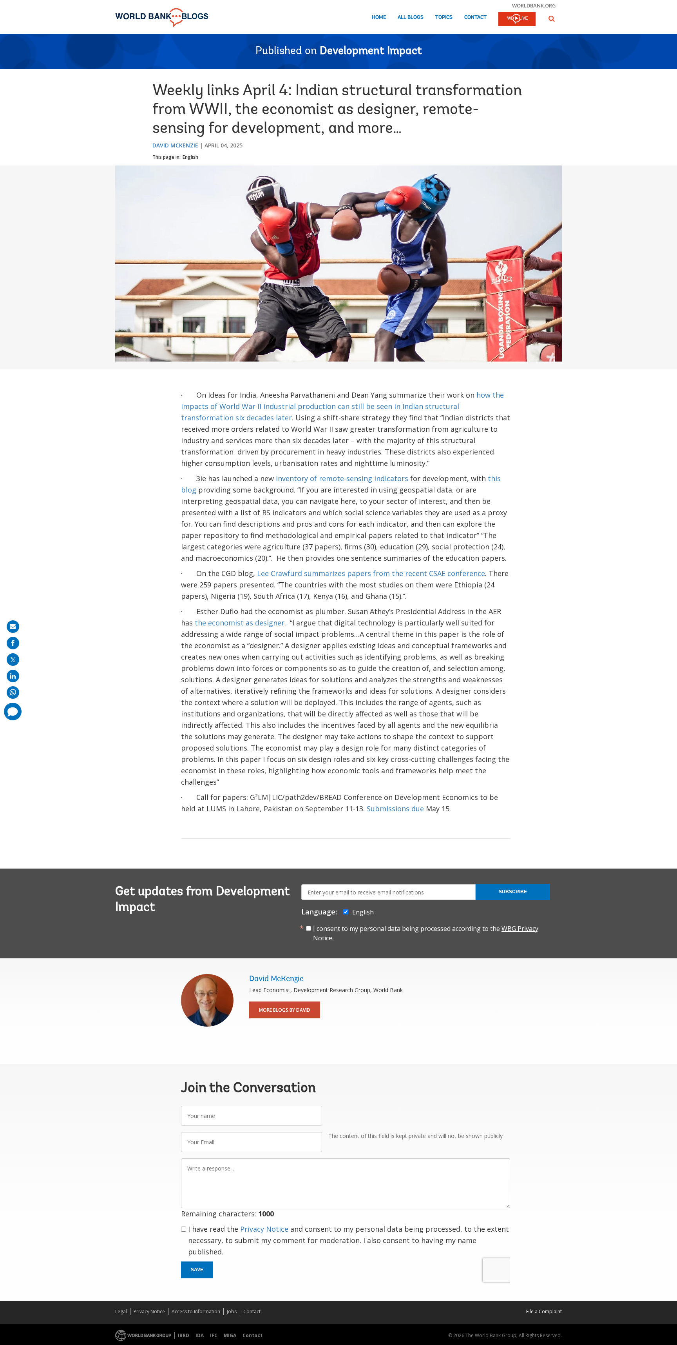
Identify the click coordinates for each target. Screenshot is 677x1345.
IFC (213, 1335)
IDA (199, 1335)
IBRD (183, 1335)
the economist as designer (239, 622)
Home (379, 17)
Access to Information (196, 1311)
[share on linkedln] (13, 676)
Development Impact (371, 51)
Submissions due (395, 808)
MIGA (230, 1335)
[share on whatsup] (13, 692)
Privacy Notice (264, 1229)
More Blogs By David (284, 1010)
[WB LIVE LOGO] (517, 19)
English (190, 157)
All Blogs (411, 17)
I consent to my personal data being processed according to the (425, 933)
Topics (444, 17)
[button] (551, 18)
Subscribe (513, 891)
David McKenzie (175, 145)
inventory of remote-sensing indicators (342, 478)
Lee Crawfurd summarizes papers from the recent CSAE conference (371, 573)
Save (197, 1269)
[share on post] (13, 659)
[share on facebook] (13, 643)
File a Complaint (544, 1311)
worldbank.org (534, 5)
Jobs (232, 1311)
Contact (475, 17)
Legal (121, 1311)
